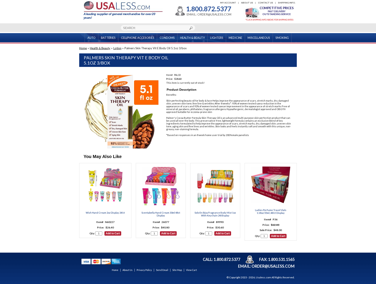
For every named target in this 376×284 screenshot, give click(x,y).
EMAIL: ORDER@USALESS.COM (209, 14)
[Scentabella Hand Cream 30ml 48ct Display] (161, 186)
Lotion (117, 48)
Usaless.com (263, 277)
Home (83, 48)
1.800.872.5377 (208, 9)
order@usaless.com (273, 266)
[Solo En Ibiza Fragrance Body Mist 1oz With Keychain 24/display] (215, 186)
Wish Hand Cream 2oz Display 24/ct (105, 212)
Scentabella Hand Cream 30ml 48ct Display (160, 214)
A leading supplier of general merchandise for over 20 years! (119, 15)
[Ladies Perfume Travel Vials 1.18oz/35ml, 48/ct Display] (271, 185)
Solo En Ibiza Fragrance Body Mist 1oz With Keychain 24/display (215, 214)
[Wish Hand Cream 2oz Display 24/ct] (105, 186)
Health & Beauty (100, 48)
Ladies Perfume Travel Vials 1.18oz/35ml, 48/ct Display (270, 211)
